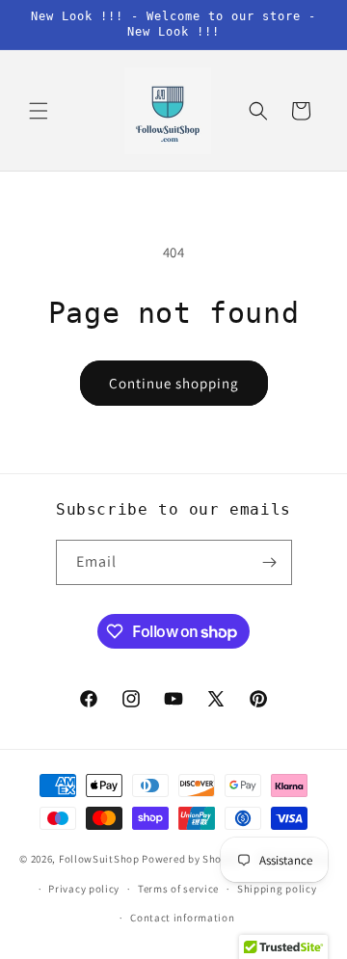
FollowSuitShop (99, 859)
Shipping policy (277, 888)
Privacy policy (84, 888)
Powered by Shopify (191, 859)
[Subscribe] (270, 562)
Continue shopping (174, 383)
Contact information (182, 917)
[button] (38, 111)
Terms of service (178, 888)
